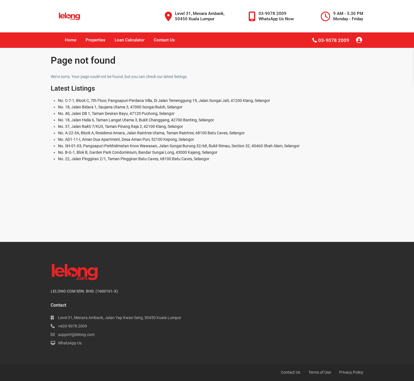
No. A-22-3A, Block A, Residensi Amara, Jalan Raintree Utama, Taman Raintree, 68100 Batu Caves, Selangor (151, 133)
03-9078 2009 (333, 40)
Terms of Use (319, 372)
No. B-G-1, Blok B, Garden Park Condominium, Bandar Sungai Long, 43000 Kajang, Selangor (137, 152)
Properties (95, 40)
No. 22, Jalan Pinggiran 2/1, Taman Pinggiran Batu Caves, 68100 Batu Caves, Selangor (133, 159)
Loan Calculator (129, 40)
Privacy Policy (351, 372)
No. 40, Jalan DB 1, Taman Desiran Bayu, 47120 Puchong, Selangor (116, 113)
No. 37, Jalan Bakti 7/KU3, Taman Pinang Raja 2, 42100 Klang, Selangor (120, 126)
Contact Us (164, 40)
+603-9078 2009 (72, 326)
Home (70, 40)
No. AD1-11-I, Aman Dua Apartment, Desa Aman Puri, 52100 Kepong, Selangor (126, 139)
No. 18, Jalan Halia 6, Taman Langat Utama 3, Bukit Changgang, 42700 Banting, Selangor (136, 120)
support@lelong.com (76, 334)
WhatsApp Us (70, 343)
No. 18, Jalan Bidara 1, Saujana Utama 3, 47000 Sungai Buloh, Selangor (120, 107)
